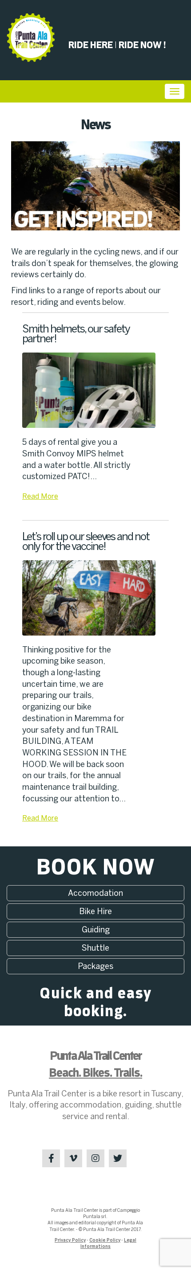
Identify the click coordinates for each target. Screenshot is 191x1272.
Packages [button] (95, 966)
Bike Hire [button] (95, 911)
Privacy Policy (70, 1240)
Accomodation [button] (95, 893)
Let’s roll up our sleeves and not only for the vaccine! (85, 541)
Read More (40, 496)
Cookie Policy (104, 1240)
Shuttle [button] (95, 948)
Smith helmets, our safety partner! (76, 333)
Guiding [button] (96, 930)
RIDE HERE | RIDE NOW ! (117, 45)
